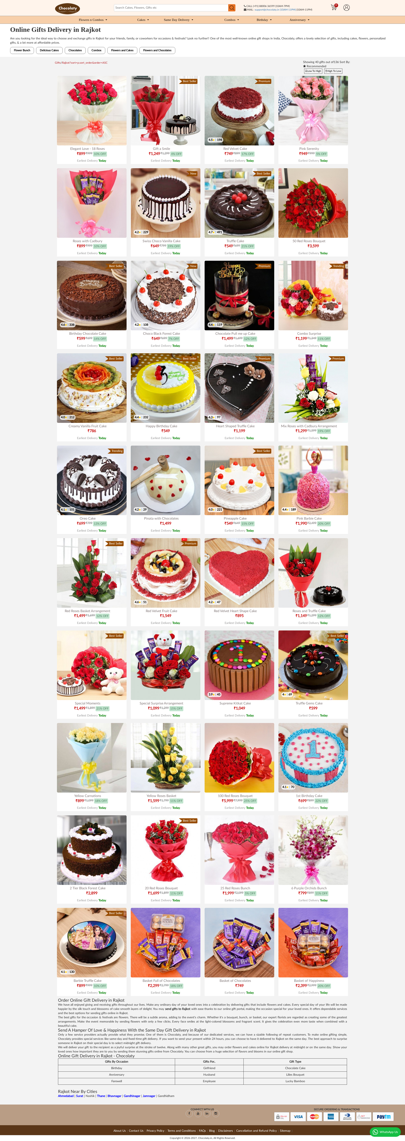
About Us (119, 1130)
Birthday (262, 20)
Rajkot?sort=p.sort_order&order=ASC (85, 63)
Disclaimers (226, 1130)
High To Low (334, 71)
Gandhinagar (132, 1096)
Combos (229, 20)
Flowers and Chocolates (157, 50)
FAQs (202, 1130)
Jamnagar (149, 1096)
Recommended (316, 66)
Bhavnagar (115, 1096)
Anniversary (298, 20)
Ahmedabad (66, 1096)
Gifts (58, 63)
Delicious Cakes (49, 50)
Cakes (141, 20)
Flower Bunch (22, 50)
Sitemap (285, 1130)
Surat (80, 1096)
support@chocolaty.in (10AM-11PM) (275, 9)
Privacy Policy (155, 1130)
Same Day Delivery (177, 20)
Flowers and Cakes (122, 50)
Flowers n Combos (91, 20)
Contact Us (136, 1130)
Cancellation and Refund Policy (256, 1130)
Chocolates (75, 50)
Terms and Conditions (181, 1130)
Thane (101, 1096)
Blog (212, 1130)
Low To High (313, 71)
